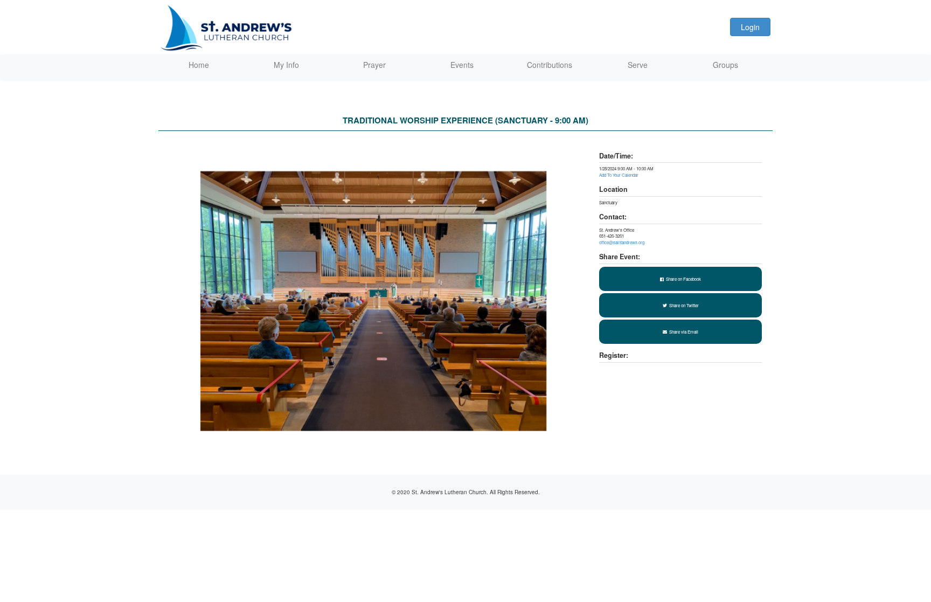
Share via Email (683, 332)
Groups (725, 64)
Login (750, 27)
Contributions (549, 64)
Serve (638, 64)
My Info (286, 64)
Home (199, 64)
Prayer (374, 64)
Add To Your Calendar (618, 175)
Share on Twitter (684, 305)
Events (462, 64)
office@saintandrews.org (621, 242)
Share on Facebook (683, 279)
